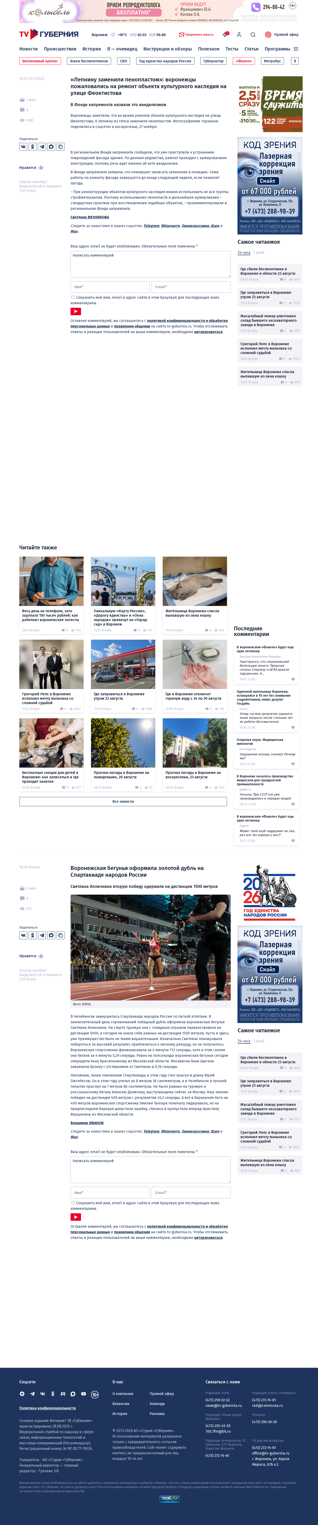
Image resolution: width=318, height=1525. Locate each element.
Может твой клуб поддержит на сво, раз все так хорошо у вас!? (267, 833)
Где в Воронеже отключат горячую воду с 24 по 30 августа (193, 696)
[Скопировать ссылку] (60, 147)
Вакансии (120, 1403)
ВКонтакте (170, 226)
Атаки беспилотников (89, 61)
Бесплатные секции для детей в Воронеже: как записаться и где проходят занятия (50, 777)
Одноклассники (195, 226)
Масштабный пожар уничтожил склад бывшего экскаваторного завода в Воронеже (268, 320)
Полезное (209, 49)
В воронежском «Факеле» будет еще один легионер (265, 649)
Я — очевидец (122, 49)
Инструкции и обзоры (167, 49)
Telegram (151, 226)
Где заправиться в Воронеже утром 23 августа (265, 294)
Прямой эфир (286, 34)
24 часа (244, 252)
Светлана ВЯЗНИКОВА (90, 217)
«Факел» (244, 61)
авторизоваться (208, 332)
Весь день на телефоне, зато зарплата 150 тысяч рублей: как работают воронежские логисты (50, 615)
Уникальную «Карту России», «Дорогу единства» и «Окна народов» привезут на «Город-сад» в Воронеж (121, 617)
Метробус (272, 61)
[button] (295, 61)
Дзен (215, 226)
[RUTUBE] (63, 1394)
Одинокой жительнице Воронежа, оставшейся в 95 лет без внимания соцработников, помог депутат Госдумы (264, 698)
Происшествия (60, 49)
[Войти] (239, 34)
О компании (122, 1393)
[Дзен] (22, 1394)
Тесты (232, 49)
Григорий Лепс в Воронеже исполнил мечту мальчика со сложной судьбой (266, 348)
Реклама (157, 1413)
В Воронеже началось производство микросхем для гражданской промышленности (265, 780)
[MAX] (73, 1394)
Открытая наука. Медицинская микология (260, 742)
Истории (91, 49)
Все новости (123, 801)
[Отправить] (76, 311)
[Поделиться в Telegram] (42, 147)
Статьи (252, 49)
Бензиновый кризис (40, 61)
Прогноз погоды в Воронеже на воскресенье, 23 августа (193, 774)
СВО (123, 61)
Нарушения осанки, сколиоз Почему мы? (267, 756)
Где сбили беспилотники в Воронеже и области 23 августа (267, 271)
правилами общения (132, 326)
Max (74, 231)
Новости (28, 49)
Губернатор (213, 61)
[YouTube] (83, 1394)
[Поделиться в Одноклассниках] (33, 147)
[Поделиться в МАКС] (51, 147)
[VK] (42, 1394)
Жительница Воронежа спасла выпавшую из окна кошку (267, 374)
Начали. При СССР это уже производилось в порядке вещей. (265, 796)
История (119, 1413)
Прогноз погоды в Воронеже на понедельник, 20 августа (121, 774)
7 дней (258, 252)
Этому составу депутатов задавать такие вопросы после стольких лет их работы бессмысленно (266, 718)
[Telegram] (32, 1394)
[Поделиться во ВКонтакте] (23, 147)
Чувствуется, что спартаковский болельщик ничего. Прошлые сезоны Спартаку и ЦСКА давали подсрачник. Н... (264, 668)
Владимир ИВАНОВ (87, 1123)
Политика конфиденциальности (47, 1408)
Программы (277, 49)
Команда (157, 1403)
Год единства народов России (165, 61)
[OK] (53, 1394)
